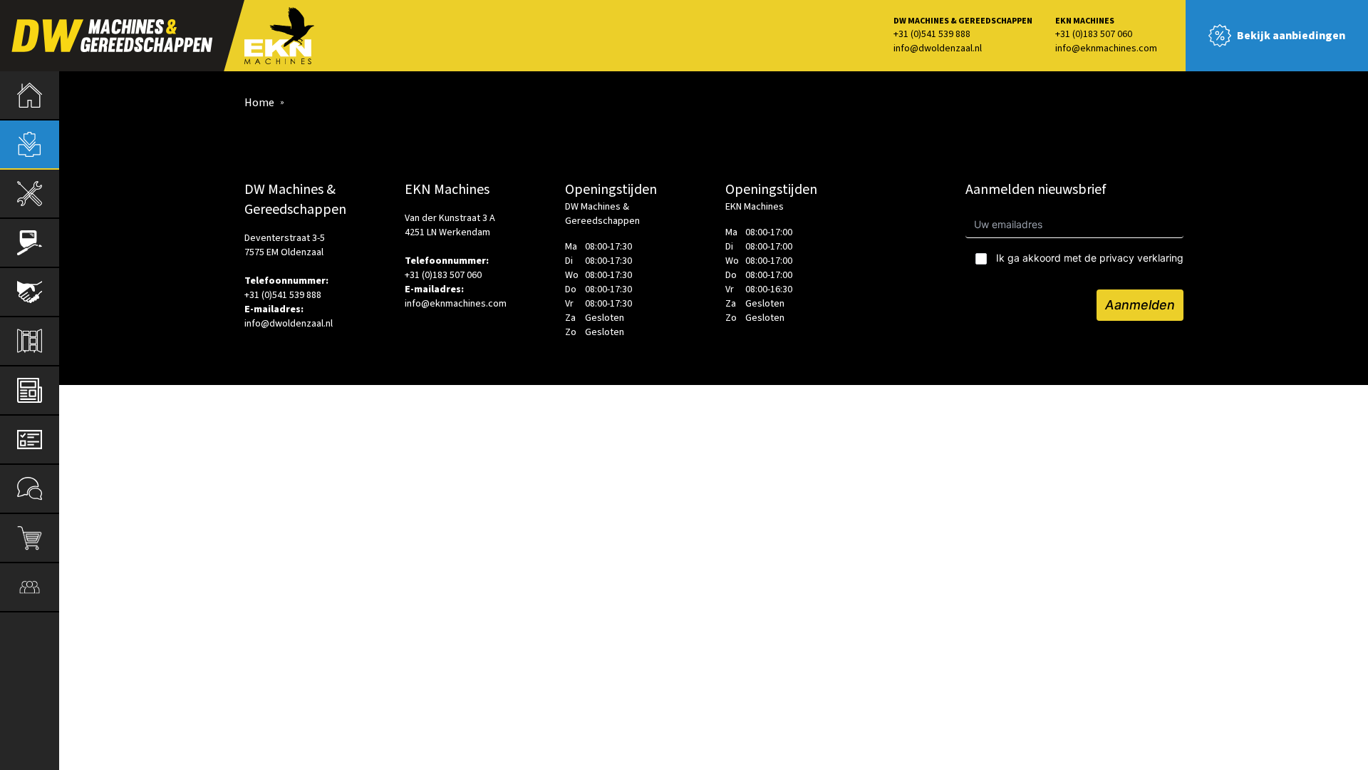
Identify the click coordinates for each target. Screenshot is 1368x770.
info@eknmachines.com (1106, 48)
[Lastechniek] (29, 243)
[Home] (29, 95)
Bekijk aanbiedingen (1291, 35)
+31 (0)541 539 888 (931, 34)
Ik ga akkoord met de (1089, 258)
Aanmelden (1140, 304)
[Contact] (29, 489)
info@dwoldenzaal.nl (937, 48)
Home (259, 103)
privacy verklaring (1141, 258)
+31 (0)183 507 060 (1093, 34)
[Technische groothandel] (29, 193)
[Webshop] (29, 538)
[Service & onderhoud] (29, 439)
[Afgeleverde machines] (29, 292)
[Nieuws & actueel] (29, 390)
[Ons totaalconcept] (29, 341)
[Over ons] (29, 587)
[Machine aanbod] (29, 144)
